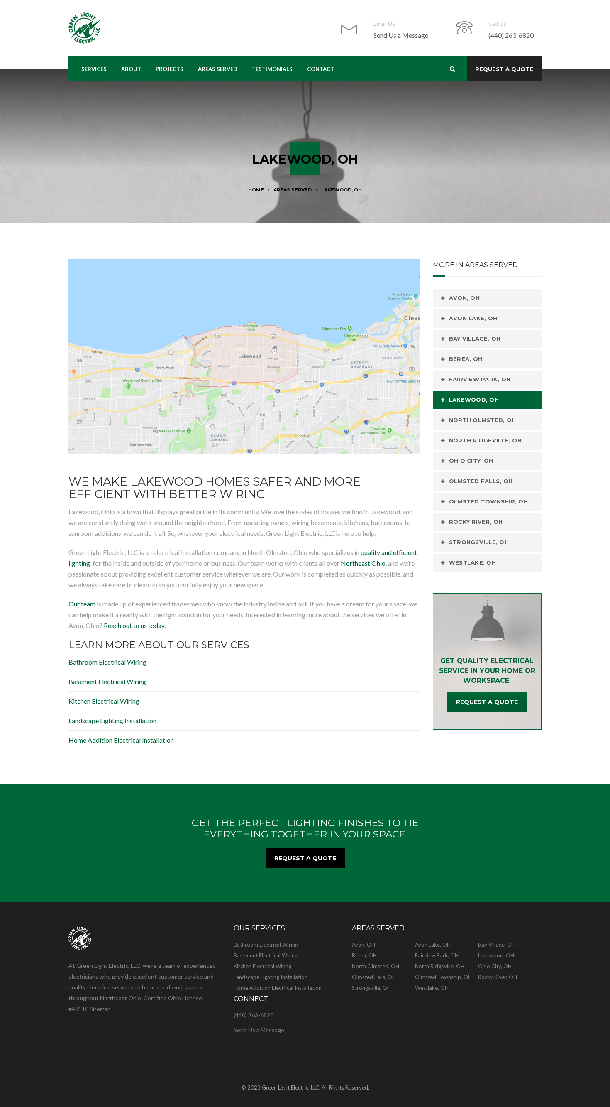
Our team (81, 604)
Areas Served (292, 190)
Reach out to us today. (135, 625)
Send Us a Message (400, 35)
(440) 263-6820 (511, 35)
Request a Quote (504, 69)
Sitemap (100, 1008)
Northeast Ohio (363, 563)
